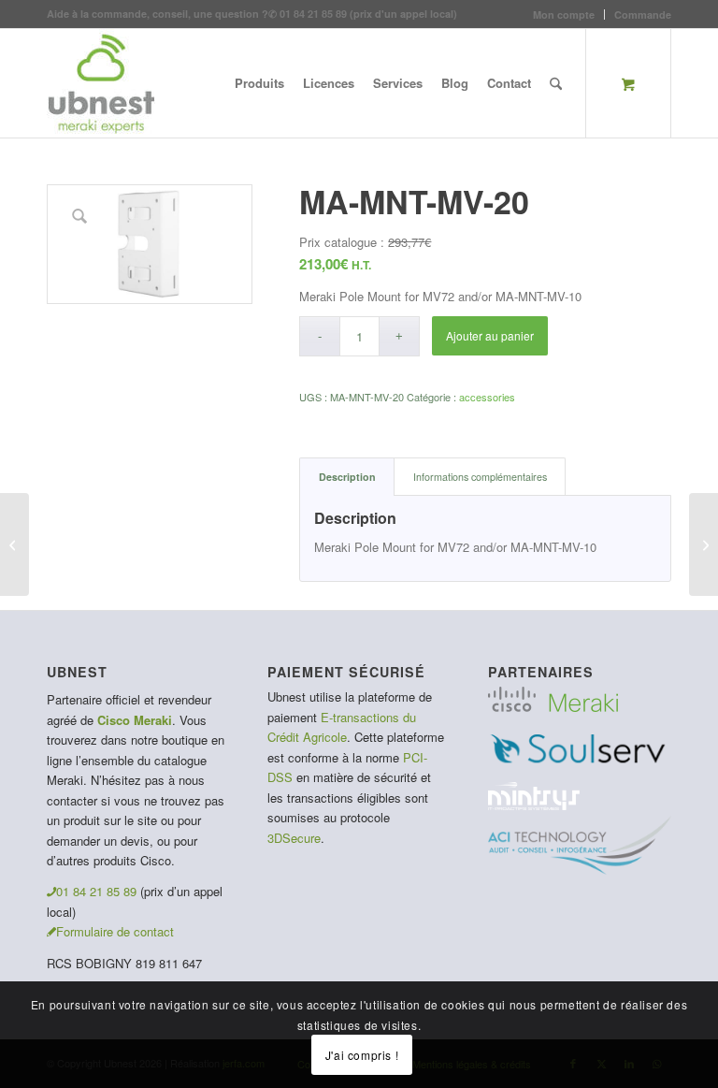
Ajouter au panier (490, 335)
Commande (642, 14)
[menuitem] (564, 14)
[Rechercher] (555, 83)
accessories (487, 396)
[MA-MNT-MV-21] (14, 544)
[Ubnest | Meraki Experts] (101, 83)
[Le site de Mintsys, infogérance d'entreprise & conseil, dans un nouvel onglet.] (534, 805)
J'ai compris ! (361, 1055)
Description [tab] (347, 477)
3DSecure (294, 838)
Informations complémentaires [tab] (480, 477)
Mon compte (564, 14)
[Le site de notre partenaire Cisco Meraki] (553, 707)
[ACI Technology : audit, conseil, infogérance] (579, 869)
